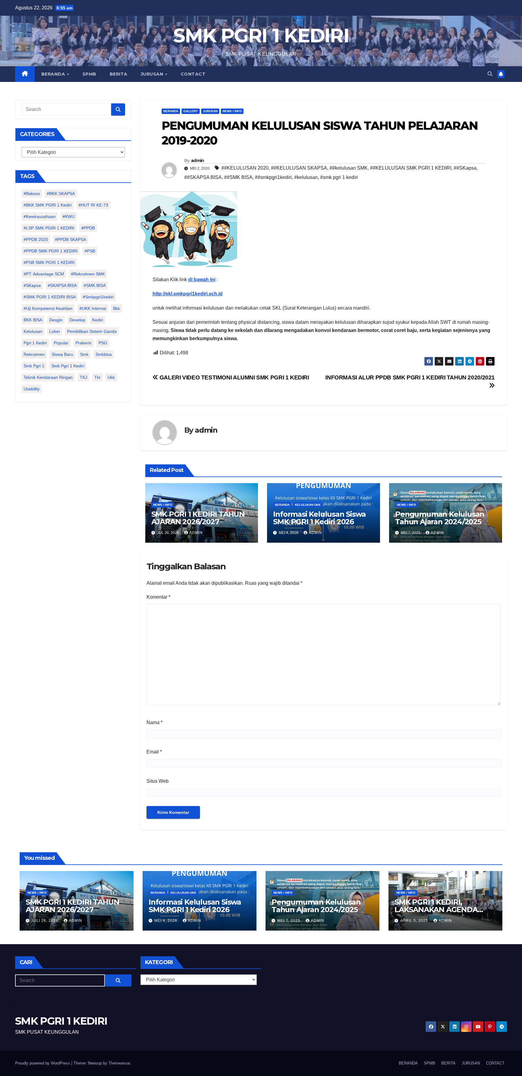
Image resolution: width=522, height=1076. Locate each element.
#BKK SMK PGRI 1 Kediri (48, 205)
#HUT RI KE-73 (93, 205)
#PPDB (88, 228)
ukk (111, 377)
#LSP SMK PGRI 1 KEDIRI (49, 228)
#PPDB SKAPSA (70, 239)
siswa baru (62, 354)
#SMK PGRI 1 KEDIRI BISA (50, 296)
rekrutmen (34, 354)
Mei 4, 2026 (166, 920)
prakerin (84, 342)
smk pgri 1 (34, 365)
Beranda (170, 111)
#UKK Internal (92, 308)
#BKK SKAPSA (61, 193)
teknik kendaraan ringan (48, 377)
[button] (490, 73)
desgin (56, 319)
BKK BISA (33, 319)
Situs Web (158, 781)
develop (77, 319)
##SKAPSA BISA (203, 177)
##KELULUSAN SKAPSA (299, 168)
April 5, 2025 (414, 920)
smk (84, 354)
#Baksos (32, 193)
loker (54, 331)
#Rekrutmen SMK (88, 273)
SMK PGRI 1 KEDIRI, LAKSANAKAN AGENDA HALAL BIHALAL (436, 910)
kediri (97, 319)
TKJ (83, 377)
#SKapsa (32, 285)
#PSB (90, 251)
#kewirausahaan (40, 216)
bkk (116, 308)
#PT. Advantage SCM (44, 273)
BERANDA (53, 74)
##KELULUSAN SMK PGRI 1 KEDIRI (410, 168)
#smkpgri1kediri (98, 296)
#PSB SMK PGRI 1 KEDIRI (49, 262)
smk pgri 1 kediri (67, 365)
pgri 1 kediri (35, 342)
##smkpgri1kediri (273, 177)
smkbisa (103, 354)
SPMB (89, 74)
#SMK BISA (95, 285)
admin (197, 160)
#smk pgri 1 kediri (339, 177)
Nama (155, 722)
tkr (97, 377)
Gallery (190, 111)
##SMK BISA (238, 177)
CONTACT (193, 74)
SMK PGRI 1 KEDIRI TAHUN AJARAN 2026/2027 (198, 518)
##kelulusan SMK (349, 168)
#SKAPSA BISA (62, 285)
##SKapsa (465, 168)
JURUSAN (153, 74)
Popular (61, 342)
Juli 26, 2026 (45, 920)
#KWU (69, 216)
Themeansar (119, 1063)
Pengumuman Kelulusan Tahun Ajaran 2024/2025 (439, 518)
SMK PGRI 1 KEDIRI (261, 35)
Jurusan (210, 111)
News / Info (232, 111)
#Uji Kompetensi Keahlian (48, 308)
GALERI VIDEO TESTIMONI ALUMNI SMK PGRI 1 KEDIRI (233, 377)
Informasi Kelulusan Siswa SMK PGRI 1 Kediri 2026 (319, 518)
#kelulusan (306, 177)
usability (32, 388)
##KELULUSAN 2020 (245, 168)
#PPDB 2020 (36, 239)
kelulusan (33, 331)
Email (154, 751)
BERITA (118, 74)
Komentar (158, 597)
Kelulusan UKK (308, 504)
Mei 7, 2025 (289, 920)
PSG (102, 342)
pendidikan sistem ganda (92, 331)
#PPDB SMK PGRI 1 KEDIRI (51, 251)
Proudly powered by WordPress (43, 1063)
